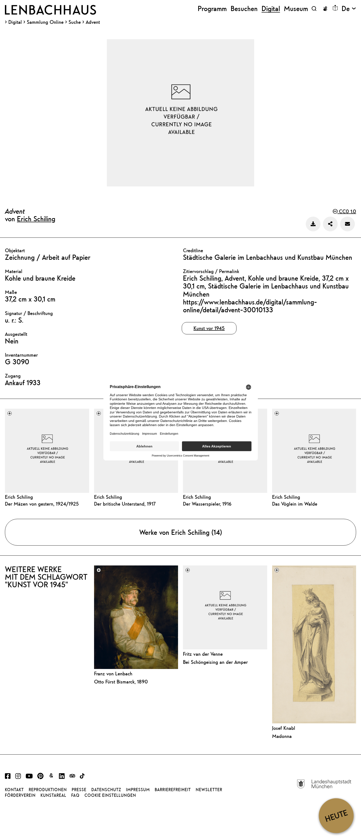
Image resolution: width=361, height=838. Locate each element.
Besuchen (244, 8)
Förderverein (20, 795)
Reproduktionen (48, 789)
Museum (296, 8)
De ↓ (349, 8)
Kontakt (14, 789)
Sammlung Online (45, 22)
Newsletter (209, 789)
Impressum (138, 789)
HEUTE (336, 816)
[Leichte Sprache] (335, 8)
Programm (212, 8)
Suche (75, 22)
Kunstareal (53, 795)
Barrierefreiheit (173, 789)
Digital (15, 22)
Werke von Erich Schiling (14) (180, 532)
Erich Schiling (36, 218)
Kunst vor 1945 (209, 328)
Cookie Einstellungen (110, 795)
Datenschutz (106, 789)
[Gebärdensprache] (325, 8)
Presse (79, 789)
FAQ (75, 795)
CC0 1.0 (346, 211)
